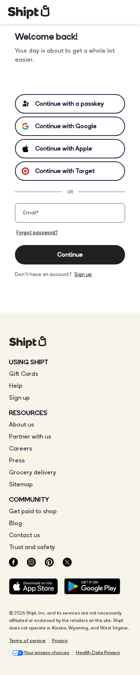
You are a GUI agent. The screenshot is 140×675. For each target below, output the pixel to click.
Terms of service (27, 640)
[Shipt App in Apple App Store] (33, 587)
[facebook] (13, 563)
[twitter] (67, 563)
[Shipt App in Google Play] (92, 587)
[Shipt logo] (28, 12)
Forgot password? (37, 232)
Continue (70, 254)
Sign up (83, 274)
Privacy (60, 640)
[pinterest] (49, 563)
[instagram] (31, 563)
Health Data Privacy (98, 652)
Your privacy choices (46, 652)
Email (31, 213)
